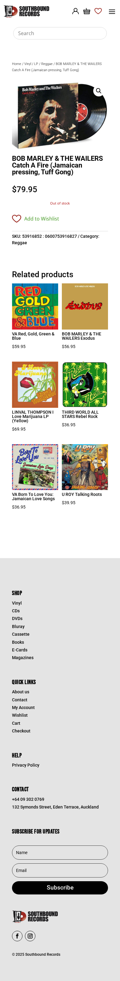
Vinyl (27, 64)
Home (16, 64)
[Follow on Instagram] (30, 936)
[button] (98, 90)
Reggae (47, 64)
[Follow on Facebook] (17, 936)
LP (36, 64)
